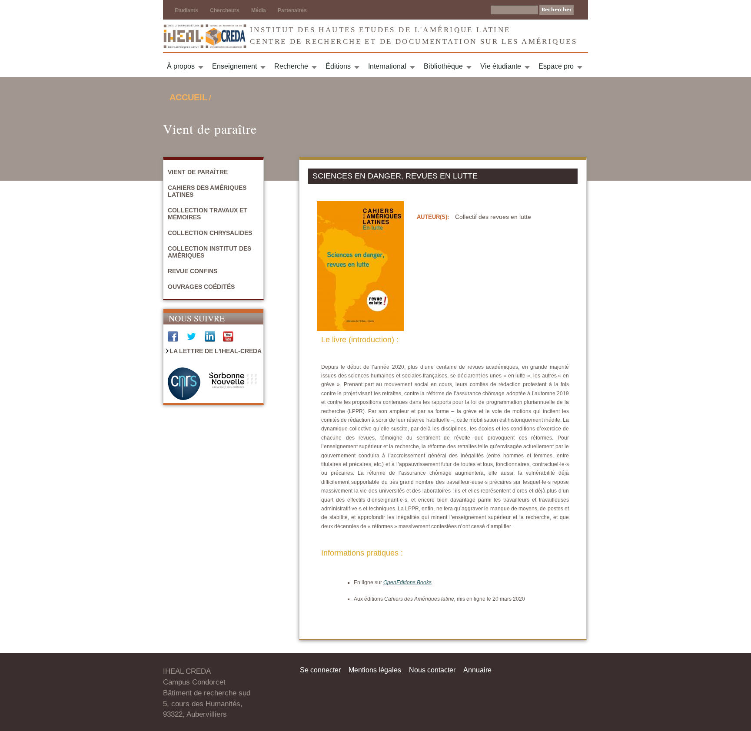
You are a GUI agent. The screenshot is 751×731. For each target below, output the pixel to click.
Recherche (291, 66)
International (387, 66)
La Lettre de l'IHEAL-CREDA (215, 350)
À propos (181, 66)
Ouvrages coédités (201, 286)
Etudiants (186, 10)
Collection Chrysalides (210, 232)
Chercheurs (224, 10)
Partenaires (292, 10)
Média (258, 10)
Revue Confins (192, 271)
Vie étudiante (500, 66)
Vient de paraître (198, 172)
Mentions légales (375, 670)
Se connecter (320, 670)
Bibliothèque (443, 66)
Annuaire (477, 670)
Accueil (188, 97)
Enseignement (234, 66)
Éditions (338, 66)
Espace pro (556, 66)
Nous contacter (432, 670)
